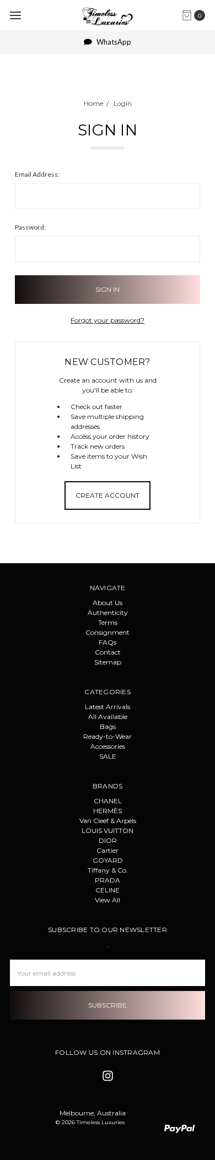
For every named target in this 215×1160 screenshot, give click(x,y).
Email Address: (37, 174)
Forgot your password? (107, 320)
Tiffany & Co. (108, 870)
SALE (107, 756)
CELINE (107, 890)
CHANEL (108, 801)
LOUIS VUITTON (107, 830)
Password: (30, 227)
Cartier (107, 850)
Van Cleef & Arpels (107, 820)
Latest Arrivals (107, 706)
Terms (107, 622)
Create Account (107, 495)
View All (107, 900)
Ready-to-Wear (107, 736)
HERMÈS (107, 811)
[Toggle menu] (15, 15)
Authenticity (108, 612)
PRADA (107, 880)
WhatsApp (113, 41)
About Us (107, 602)
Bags (108, 726)
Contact (108, 652)
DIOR (108, 840)
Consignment (107, 632)
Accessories (107, 746)
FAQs (107, 642)
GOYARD (108, 860)
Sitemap (107, 662)
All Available (107, 716)
